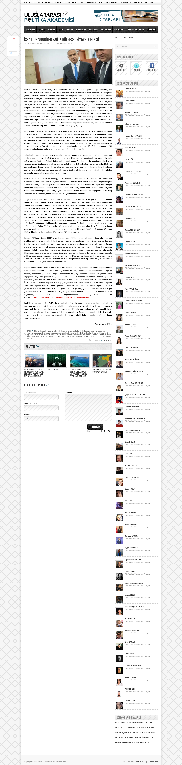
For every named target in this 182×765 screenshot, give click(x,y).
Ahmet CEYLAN (131, 112)
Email (30, 403)
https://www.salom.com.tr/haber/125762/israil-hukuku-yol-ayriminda (61, 297)
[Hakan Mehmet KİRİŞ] (119, 179)
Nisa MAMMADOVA (133, 430)
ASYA (60, 29)
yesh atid (30, 338)
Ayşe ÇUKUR (130, 677)
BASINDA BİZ (111, 2)
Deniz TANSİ (130, 101)
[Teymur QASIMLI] (119, 544)
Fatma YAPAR (130, 701)
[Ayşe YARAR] (119, 321)
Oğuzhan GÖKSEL (132, 124)
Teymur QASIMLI (131, 536)
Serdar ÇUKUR (131, 466)
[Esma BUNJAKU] (119, 356)
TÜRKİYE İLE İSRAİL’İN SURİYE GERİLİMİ (101, 371)
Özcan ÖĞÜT (130, 489)
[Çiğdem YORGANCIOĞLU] (119, 403)
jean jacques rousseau (90, 334)
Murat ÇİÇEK (130, 595)
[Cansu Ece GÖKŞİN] (119, 674)
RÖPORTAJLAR (43, 2)
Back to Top (153, 762)
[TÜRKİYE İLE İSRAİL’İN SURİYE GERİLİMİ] (102, 368)
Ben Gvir (80, 331)
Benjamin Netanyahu (91, 331)
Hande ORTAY (130, 277)
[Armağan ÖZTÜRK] (119, 191)
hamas (96, 333)
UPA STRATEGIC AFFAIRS (91, 2)
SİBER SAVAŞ (52, 370)
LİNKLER (138, 2)
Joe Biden (102, 334)
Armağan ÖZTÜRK (132, 183)
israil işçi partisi (67, 334)
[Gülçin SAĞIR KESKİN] (119, 591)
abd (49, 331)
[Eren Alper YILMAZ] (119, 262)
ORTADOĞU (118, 29)
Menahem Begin (51, 336)
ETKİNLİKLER (59, 2)
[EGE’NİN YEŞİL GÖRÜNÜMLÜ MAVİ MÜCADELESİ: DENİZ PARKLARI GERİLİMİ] (80, 368)
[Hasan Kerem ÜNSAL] (119, 144)
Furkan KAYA (130, 454)
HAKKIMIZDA (126, 2)
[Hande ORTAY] (119, 285)
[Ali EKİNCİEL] (119, 697)
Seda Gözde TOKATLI (133, 265)
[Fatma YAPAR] (119, 709)
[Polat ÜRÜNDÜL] (119, 297)
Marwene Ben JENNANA (135, 418)
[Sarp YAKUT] (119, 627)
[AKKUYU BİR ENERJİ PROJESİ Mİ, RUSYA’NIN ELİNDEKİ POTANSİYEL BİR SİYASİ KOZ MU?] (34, 368)
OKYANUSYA (106, 29)
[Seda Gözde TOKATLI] (119, 274)
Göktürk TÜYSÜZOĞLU (134, 195)
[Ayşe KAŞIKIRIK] (119, 556)
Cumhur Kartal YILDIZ (133, 407)
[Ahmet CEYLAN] (119, 121)
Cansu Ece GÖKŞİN (133, 666)
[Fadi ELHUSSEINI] (119, 485)
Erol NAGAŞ (130, 642)
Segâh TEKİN (130, 242)
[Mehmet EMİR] (119, 332)
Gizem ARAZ (130, 571)
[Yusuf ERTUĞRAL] (119, 368)
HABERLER (29, 2)
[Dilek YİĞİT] (119, 168)
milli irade (61, 336)
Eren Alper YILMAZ (132, 254)
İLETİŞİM (149, 2)
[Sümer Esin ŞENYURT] (119, 391)
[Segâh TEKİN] (119, 250)
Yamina (108, 336)
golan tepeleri (74, 333)
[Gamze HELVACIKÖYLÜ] (119, 309)
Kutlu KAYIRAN (131, 524)
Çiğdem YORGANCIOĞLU (135, 395)
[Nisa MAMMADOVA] (119, 438)
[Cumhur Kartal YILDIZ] (119, 415)
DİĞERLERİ (151, 29)
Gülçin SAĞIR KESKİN (134, 583)
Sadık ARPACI (130, 654)
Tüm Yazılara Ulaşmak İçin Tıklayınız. (138, 91)
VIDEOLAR (72, 2)
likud (37, 336)
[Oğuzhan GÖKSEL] (119, 132)
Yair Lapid (101, 336)
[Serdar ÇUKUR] (119, 474)
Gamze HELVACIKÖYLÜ (134, 301)
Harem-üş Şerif (104, 333)
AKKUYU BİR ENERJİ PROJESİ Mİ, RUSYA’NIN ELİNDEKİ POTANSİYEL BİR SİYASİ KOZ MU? (34, 373)
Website (27, 414)
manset (42, 336)
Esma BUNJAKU (132, 348)
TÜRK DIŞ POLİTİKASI (135, 29)
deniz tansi (39, 333)
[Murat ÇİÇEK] (119, 603)
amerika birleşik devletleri (60, 331)
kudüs (109, 334)
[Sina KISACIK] (119, 156)
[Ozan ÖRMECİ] (119, 97)
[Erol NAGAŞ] (119, 650)
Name (30, 393)
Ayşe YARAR (130, 313)
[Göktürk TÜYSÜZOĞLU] (119, 203)
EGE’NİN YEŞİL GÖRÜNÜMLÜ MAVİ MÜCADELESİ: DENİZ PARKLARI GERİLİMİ (78, 373)
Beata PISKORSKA (132, 230)
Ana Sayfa (30, 29)
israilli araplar (77, 334)
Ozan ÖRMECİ (130, 89)
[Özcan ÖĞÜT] (119, 497)
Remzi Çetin (88, 336)
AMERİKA (51, 29)
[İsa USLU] (119, 509)
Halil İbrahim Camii (86, 333)
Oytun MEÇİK (130, 218)
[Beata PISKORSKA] (119, 238)
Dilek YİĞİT (129, 160)
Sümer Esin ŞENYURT (134, 383)
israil (36, 334)
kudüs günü (31, 336)
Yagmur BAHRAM (132, 630)
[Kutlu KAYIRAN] (119, 532)
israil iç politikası (44, 334)
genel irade (66, 333)
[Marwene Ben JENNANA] (119, 427)
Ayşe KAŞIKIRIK (131, 548)
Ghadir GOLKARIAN (133, 207)
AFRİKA (41, 29)
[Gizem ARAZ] (119, 580)
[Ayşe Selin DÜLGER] (119, 344)
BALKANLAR (81, 29)
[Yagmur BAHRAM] (119, 638)
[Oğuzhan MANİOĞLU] (119, 568)
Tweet (13, 39)
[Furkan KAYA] (119, 462)
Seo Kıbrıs (139, 762)
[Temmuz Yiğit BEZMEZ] (119, 379)
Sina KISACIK (130, 148)
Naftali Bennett (70, 336)
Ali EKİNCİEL (130, 689)
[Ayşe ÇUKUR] (119, 685)
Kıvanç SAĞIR (130, 513)
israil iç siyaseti (56, 334)
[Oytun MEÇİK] (119, 226)
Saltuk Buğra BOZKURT (134, 607)
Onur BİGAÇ (130, 442)
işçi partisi (30, 334)
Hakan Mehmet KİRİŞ (133, 171)
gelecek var (57, 333)
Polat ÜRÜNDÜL (131, 289)
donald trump (47, 333)
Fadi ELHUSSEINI (132, 477)
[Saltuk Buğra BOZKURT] (119, 615)
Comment (68, 393)
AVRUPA (69, 29)
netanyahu (79, 336)
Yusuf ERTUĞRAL (132, 360)
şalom (95, 336)
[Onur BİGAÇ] (119, 450)
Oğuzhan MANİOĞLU (133, 560)
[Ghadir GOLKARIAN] (119, 215)
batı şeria (73, 331)
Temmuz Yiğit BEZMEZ (134, 371)
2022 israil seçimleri (40, 331)
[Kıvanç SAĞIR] (119, 521)
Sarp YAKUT (130, 619)
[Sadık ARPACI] (119, 662)
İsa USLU (128, 501)
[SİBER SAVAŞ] (57, 368)
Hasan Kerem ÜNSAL (133, 136)
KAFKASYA (93, 29)
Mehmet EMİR (130, 324)
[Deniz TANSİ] (119, 109)
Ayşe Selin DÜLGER (133, 336)
